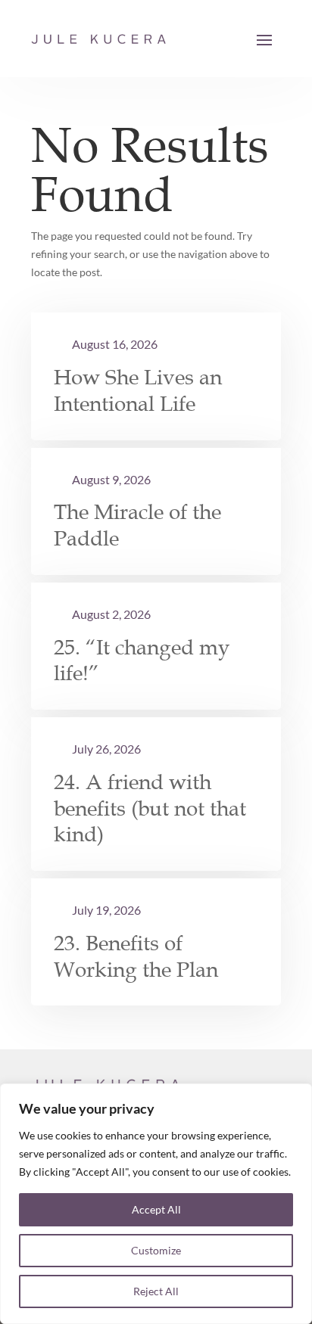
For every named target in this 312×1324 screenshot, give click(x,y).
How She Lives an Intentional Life (138, 391)
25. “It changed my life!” (142, 661)
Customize (156, 1250)
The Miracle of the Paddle (137, 525)
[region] (156, 1203)
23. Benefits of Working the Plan (136, 957)
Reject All (156, 1291)
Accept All (156, 1209)
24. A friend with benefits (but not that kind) (150, 808)
